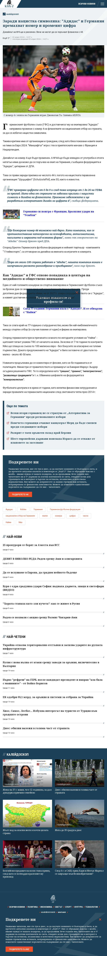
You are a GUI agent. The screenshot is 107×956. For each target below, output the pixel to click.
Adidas (23, 509)
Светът (58, 907)
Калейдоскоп (12, 14)
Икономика (46, 907)
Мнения (62, 912)
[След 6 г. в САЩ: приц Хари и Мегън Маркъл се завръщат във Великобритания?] (79, 854)
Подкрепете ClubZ (19, 949)
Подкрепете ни (20, 494)
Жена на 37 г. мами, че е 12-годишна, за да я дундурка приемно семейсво (27, 791)
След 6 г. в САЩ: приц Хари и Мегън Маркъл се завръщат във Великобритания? (79, 872)
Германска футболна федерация (65, 509)
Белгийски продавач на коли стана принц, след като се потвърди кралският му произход (26, 873)
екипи (45, 516)
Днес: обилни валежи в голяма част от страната (76, 791)
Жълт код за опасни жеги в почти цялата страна (25, 832)
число (85, 516)
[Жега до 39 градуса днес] (79, 813)
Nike (20, 522)
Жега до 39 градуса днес (68, 830)
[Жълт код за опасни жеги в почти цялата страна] (27, 813)
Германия (38, 509)
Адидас (9, 509)
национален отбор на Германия (20, 516)
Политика (33, 907)
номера (58, 516)
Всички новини (86, 4)
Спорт (68, 907)
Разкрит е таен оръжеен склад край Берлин (41, 432)
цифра (72, 516)
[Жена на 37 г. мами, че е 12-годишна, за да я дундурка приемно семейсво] (27, 773)
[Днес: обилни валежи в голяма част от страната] (79, 773)
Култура (78, 907)
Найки (8, 522)
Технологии (91, 907)
